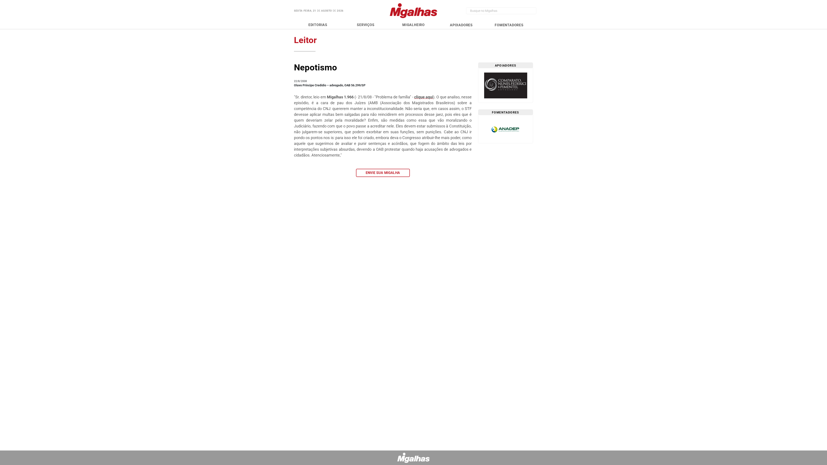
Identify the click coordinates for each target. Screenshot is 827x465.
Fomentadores (509, 25)
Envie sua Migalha (383, 173)
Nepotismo (315, 67)
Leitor (305, 40)
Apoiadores (461, 25)
